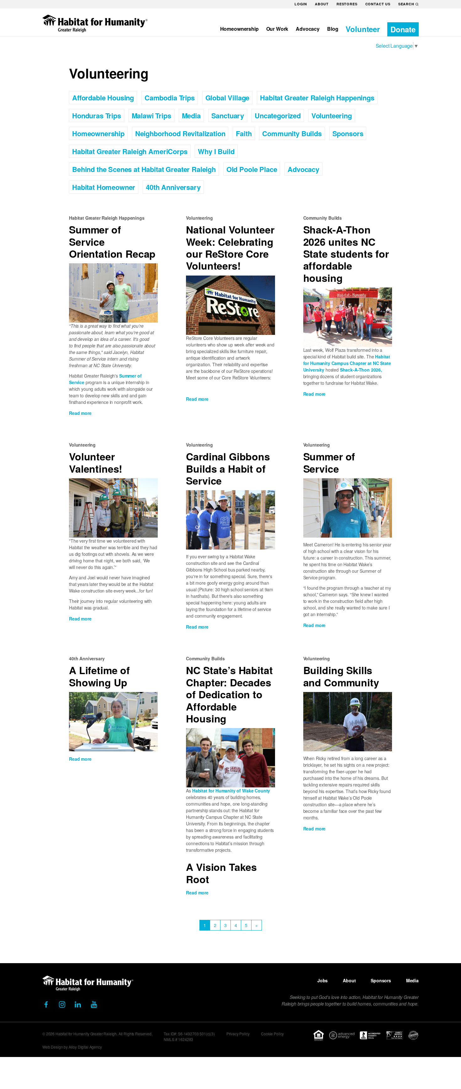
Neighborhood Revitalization (180, 133)
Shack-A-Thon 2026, (361, 370)
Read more (80, 413)
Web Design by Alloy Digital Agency (72, 1046)
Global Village (227, 98)
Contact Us (377, 4)
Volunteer (363, 29)
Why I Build (216, 151)
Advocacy (308, 28)
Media (191, 115)
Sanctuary (227, 115)
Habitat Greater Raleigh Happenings (317, 98)
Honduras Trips (96, 115)
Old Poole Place (251, 169)
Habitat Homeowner (103, 187)
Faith (244, 133)
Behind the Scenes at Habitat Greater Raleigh (144, 169)
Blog (332, 28)
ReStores (347, 4)
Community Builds (291, 133)
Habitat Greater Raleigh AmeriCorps (130, 151)
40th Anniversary (173, 187)
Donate (403, 29)
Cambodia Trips (170, 98)
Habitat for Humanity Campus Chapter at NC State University (347, 363)
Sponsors (347, 133)
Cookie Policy (272, 1033)
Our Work (277, 28)
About (322, 4)
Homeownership (239, 28)
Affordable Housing (103, 98)
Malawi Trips (151, 115)
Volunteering (331, 115)
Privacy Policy (238, 1033)
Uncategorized (278, 115)
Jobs (322, 980)
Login (300, 4)
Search (406, 4)
